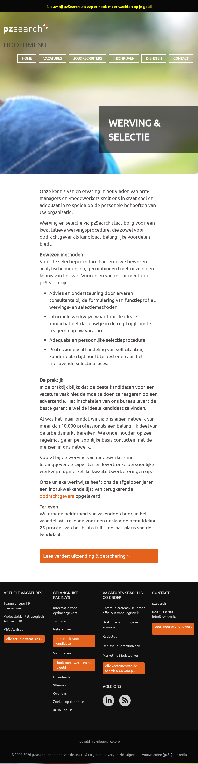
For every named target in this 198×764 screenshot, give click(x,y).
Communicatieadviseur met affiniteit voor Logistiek (124, 610)
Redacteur (111, 636)
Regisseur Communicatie (122, 645)
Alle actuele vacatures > (24, 638)
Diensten (154, 58)
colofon (116, 741)
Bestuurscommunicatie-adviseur (121, 624)
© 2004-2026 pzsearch (28, 754)
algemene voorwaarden (144, 754)
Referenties (62, 629)
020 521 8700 (162, 611)
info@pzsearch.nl (165, 616)
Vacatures (52, 58)
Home (27, 58)
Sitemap (59, 685)
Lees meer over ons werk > (173, 628)
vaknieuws (100, 741)
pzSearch (26, 29)
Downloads (61, 677)
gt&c (167, 754)
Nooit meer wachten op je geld (74, 664)
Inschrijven (123, 58)
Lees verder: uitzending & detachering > (86, 556)
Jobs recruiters (87, 58)
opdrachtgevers (57, 496)
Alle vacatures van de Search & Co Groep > (121, 668)
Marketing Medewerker (120, 655)
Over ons (60, 693)
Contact (181, 58)
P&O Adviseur (14, 629)
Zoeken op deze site (68, 701)
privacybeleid (114, 754)
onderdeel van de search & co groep (74, 754)
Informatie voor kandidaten (67, 640)
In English (65, 709)
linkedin (181, 754)
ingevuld (83, 741)
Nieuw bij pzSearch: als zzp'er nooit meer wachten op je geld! (99, 6)
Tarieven (59, 621)
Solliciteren (62, 653)
